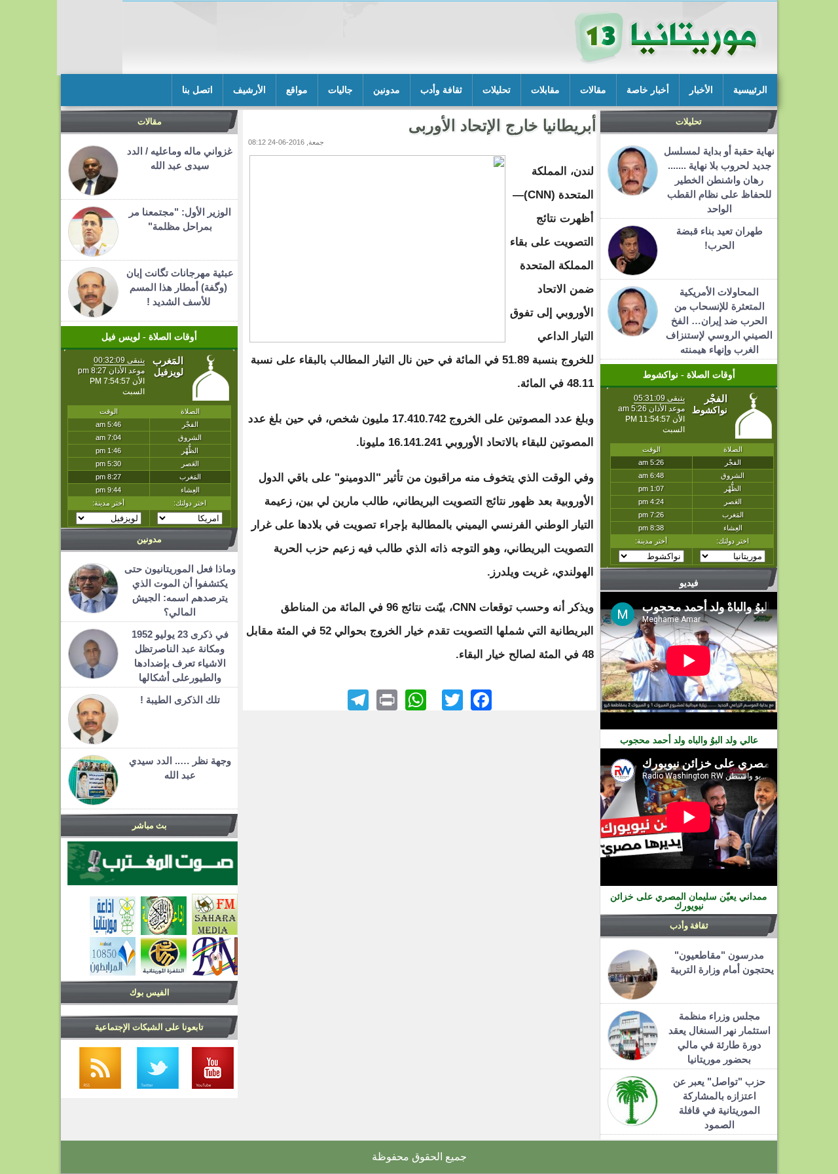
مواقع (297, 90)
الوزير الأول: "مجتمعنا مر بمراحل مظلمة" (180, 219)
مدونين (386, 90)
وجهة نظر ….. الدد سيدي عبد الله (180, 767)
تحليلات (497, 90)
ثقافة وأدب (441, 90)
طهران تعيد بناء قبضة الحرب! (719, 238)
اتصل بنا (197, 90)
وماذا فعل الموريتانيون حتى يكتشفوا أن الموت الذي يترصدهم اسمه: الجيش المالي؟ (180, 590)
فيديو (689, 583)
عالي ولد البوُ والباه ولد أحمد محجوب (689, 740)
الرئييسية (750, 90)
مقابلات (545, 90)
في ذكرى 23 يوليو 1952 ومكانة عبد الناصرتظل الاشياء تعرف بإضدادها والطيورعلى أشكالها (180, 656)
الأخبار (701, 90)
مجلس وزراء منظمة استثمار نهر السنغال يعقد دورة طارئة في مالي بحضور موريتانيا (719, 1037)
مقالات (593, 90)
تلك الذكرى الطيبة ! (180, 699)
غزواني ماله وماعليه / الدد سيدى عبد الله (179, 158)
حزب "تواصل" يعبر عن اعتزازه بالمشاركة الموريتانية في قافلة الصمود (719, 1103)
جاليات (340, 90)
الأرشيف (249, 90)
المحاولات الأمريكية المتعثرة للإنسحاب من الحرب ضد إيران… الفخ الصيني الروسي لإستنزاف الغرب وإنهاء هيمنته (719, 320)
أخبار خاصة (648, 90)
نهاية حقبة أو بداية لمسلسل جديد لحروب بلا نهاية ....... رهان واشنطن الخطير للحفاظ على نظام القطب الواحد (719, 179)
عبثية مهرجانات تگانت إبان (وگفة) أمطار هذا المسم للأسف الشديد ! (180, 287)
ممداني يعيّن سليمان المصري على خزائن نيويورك (688, 901)
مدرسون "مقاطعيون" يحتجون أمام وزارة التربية (719, 962)
